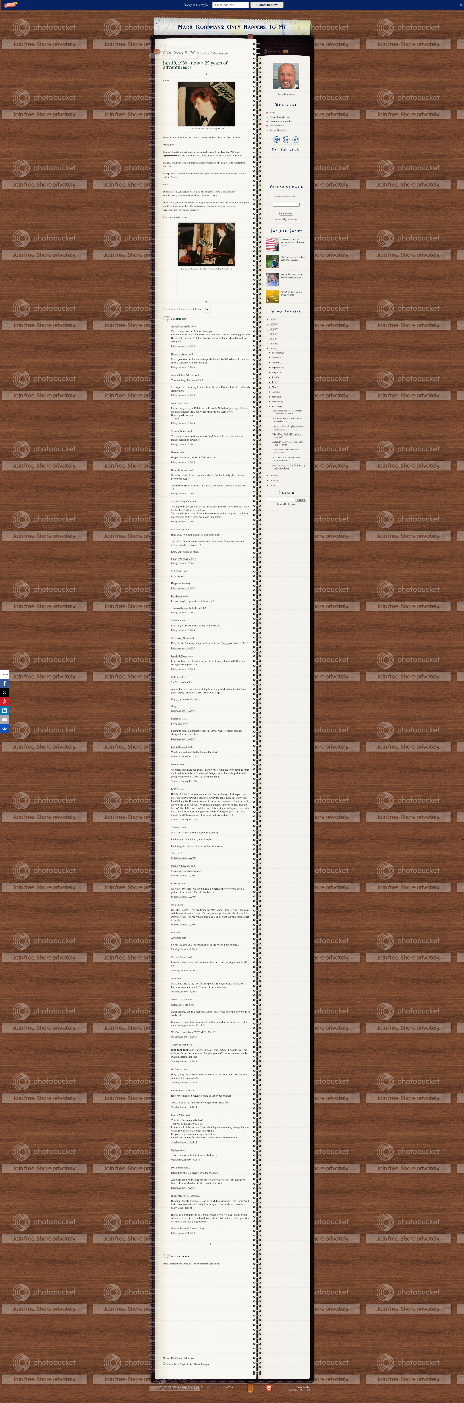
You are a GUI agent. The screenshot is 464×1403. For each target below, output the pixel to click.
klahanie (175, 677)
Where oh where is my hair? (216, 53)
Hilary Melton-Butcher (182, 1195)
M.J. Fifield (176, 571)
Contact (285, 51)
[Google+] (295, 143)
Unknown (176, 452)
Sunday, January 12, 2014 (183, 857)
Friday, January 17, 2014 (183, 1187)
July (274, 377)
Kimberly (175, 883)
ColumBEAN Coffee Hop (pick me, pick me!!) (287, 435)
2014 (272, 348)
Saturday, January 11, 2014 (184, 756)
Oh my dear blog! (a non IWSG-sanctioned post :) (292, 276)
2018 (272, 333)
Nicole (174, 978)
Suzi (173, 932)
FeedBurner (292, 219)
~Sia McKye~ (177, 529)
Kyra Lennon (177, 595)
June (274, 381)
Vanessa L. (176, 827)
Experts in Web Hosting (299, 1389)
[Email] (4, 719)
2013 (272, 475)
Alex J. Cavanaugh (180, 325)
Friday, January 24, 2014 (183, 1233)
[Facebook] (4, 683)
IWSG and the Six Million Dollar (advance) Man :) (286, 459)
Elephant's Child (179, 746)
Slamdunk (176, 718)
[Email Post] (206, 309)
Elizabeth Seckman (180, 1090)
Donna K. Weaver (179, 470)
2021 (272, 319)
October (275, 362)
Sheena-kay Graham (181, 638)
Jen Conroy (176, 1069)
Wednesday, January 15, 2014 (185, 1159)
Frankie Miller (178, 1115)
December (276, 352)
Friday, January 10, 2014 (183, 346)
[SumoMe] (4, 728)
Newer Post (169, 1358)
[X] (4, 692)
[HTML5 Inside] (269, 1387)
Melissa (175, 1149)
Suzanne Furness (179, 431)
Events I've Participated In (281, 121)
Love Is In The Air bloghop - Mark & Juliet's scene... (288, 427)
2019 (272, 328)
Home (179, 1358)
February (276, 401)
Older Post (188, 1358)
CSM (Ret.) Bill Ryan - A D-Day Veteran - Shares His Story (293, 242)
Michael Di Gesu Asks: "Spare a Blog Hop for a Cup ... (288, 443)
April (274, 391)
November (277, 357)
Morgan (175, 904)
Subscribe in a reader (287, 93)
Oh (201, 53)
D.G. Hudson (177, 1167)
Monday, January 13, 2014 (184, 949)
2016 (272, 338)
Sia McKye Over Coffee (183, 558)
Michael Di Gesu (179, 999)
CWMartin (176, 620)
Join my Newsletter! (278, 129)
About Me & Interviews (280, 116)
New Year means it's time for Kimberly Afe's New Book (288, 466)
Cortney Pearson (179, 957)
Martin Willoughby (180, 865)
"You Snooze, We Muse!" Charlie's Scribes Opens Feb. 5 (287, 412)
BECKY (175, 789)
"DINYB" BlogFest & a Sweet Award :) (291, 293)
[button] (197, 5)
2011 (272, 485)
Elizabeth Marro (179, 655)
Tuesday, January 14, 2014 (184, 1061)
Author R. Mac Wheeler (182, 375)
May (274, 386)
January (275, 406)
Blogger (291, 503)
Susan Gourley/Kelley (182, 501)
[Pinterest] (4, 701)
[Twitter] (276, 143)
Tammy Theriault (179, 1044)
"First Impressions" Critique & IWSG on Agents (293, 258)
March (275, 396)
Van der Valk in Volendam (220, 268)
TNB (230, 1386)
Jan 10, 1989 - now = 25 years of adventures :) (286, 451)
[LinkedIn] (286, 143)
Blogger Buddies (277, 125)
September (277, 367)
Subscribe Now (266, 5)
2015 (272, 343)
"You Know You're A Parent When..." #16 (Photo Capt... (288, 420)
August (275, 372)
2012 (272, 480)
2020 (272, 324)
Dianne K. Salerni (179, 354)
